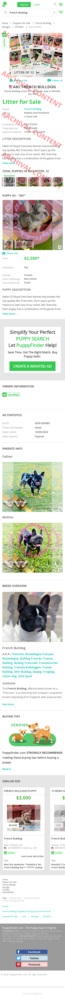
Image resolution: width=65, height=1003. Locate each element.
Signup (24, 4)
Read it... (7, 769)
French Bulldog (43, 23)
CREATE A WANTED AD (32, 366)
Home (5, 23)
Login (36, 4)
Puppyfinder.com (10, 930)
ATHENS (19, 26)
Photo (12, 253)
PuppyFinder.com (12, 928)
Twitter (34, 958)
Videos (57, 80)
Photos (20, 80)
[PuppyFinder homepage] (4, 4)
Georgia (6, 26)
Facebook (34, 952)
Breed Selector (28, 935)
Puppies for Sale (21, 23)
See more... (9, 704)
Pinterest (34, 964)
